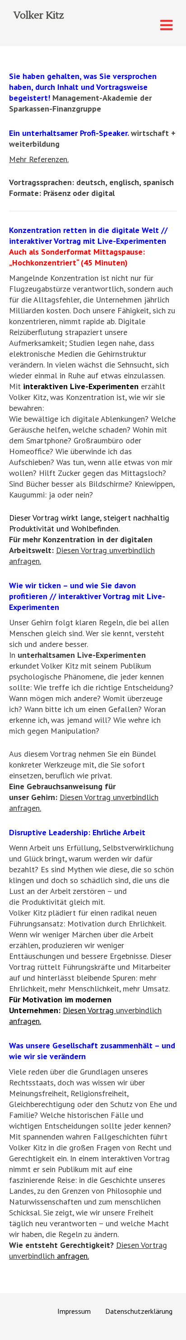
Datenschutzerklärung (138, 1311)
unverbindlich (135, 797)
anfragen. (25, 808)
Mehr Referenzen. (39, 159)
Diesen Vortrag (86, 797)
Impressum (74, 1311)
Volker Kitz (39, 15)
